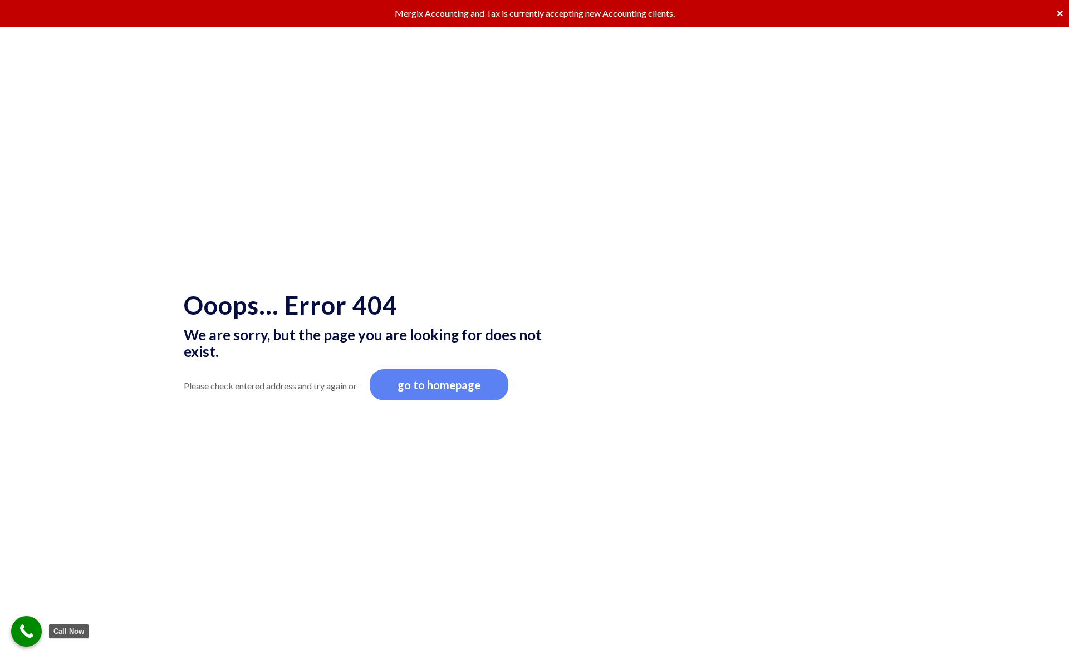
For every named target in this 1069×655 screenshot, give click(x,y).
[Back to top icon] (1015, 632)
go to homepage (439, 385)
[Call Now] (26, 631)
